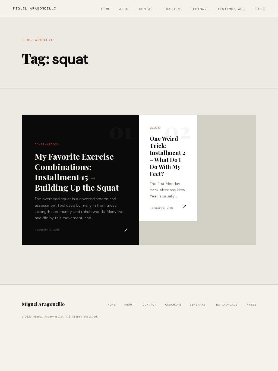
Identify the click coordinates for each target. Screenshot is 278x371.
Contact (147, 9)
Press (259, 9)
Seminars (200, 9)
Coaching (173, 9)
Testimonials (231, 9)
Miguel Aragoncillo (34, 8)
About (125, 9)
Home (105, 9)
